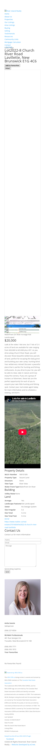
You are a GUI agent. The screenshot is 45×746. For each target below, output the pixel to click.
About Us (8, 16)
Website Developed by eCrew (23, 744)
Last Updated (9, 717)
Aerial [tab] (7, 519)
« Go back (8, 47)
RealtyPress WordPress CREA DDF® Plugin (18, 736)
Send (7, 572)
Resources (9, 36)
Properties (9, 19)
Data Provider (9, 723)
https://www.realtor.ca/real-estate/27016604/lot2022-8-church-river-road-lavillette (21, 525)
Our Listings (9, 22)
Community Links (11, 39)
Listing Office (9, 728)
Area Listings (10, 25)
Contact (8, 45)
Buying (7, 28)
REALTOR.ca (11, 677)
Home (7, 14)
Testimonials (10, 33)
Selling (7, 31)
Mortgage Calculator (13, 42)
